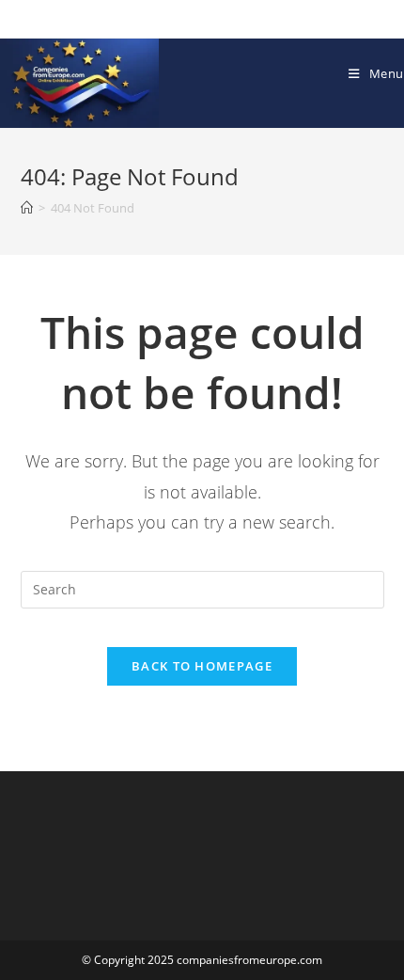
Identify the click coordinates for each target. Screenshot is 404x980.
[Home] (27, 207)
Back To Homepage (202, 665)
